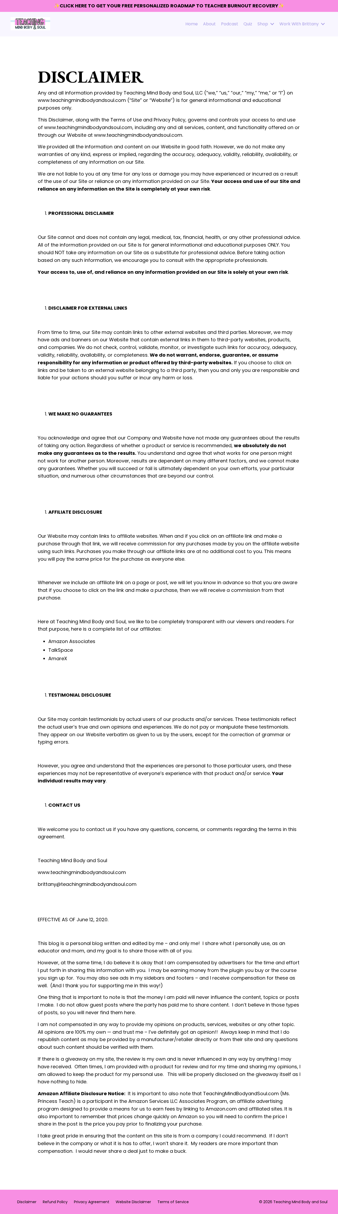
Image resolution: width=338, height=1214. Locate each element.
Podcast (229, 24)
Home (191, 24)
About (209, 24)
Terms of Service (173, 1201)
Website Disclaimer (133, 1201)
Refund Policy (55, 1201)
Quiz (247, 24)
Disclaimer (26, 1201)
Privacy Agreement (91, 1201)
